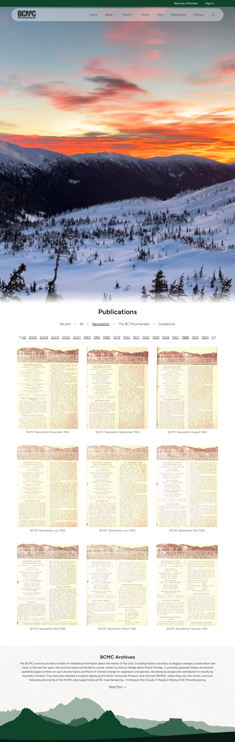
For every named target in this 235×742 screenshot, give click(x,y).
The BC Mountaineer (133, 324)
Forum (145, 14)
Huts (160, 14)
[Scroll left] (20, 337)
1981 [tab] (96, 337)
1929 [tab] (155, 337)
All (81, 324)
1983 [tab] (87, 337)
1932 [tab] (126, 337)
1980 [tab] (106, 337)
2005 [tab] (33, 337)
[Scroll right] (215, 337)
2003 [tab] (55, 337)
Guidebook (166, 324)
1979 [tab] (116, 337)
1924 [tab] (205, 337)
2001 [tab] (77, 337)
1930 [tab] (145, 337)
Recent (65, 324)
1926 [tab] (185, 337)
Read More (115, 686)
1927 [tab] (175, 337)
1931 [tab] (136, 337)
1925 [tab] (195, 337)
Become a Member (186, 3)
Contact (199, 14)
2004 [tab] (44, 337)
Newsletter (100, 324)
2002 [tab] (66, 337)
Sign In (209, 3)
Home (93, 14)
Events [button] (127, 14)
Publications (178, 14)
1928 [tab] (165, 337)
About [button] (109, 14)
